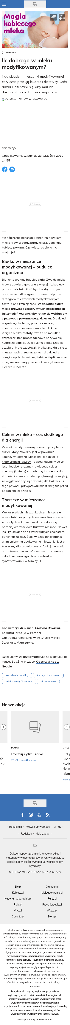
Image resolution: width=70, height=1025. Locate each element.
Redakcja (26, 833)
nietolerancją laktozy (16, 461)
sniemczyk (9, 148)
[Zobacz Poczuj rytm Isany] (35, 727)
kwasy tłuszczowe (48, 675)
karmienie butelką (17, 675)
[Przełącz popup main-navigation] (4, 4)
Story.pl (52, 916)
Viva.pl (18, 910)
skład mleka (48, 681)
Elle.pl (18, 886)
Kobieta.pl (18, 892)
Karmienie (11, 52)
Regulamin (15, 826)
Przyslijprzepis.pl (52, 904)
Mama (15, 747)
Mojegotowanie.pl (52, 892)
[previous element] (3, 750)
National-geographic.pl (17, 898)
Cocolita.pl (18, 916)
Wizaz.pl (52, 910)
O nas (57, 826)
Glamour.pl (52, 886)
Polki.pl (18, 904)
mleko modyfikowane (19, 681)
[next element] (67, 750)
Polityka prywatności (38, 826)
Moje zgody (42, 833)
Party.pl (52, 898)
